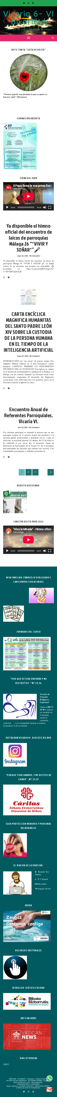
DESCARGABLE (37, 1082)
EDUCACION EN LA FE (21, 1082)
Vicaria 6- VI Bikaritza (28, 18)
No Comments (35, 255)
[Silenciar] (44, 207)
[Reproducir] (7, 207)
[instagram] (29, 3)
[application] (28, 196)
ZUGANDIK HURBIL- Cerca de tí (39, 1080)
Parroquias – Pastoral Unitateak (37, 1079)
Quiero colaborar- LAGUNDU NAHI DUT (20, 1086)
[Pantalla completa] (49, 207)
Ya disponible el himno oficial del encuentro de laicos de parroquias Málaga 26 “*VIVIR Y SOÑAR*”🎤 (28, 237)
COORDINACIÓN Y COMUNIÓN (28, 1084)
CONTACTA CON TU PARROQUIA (28, 1088)
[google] (33, 3)
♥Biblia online (40, 884)
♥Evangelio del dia (43, 889)
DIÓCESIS (12, 1079)
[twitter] (24, 3)
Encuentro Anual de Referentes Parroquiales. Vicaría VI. (28, 415)
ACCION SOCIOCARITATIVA (16, 1080)
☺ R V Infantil (41, 879)
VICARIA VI (28, 221)
